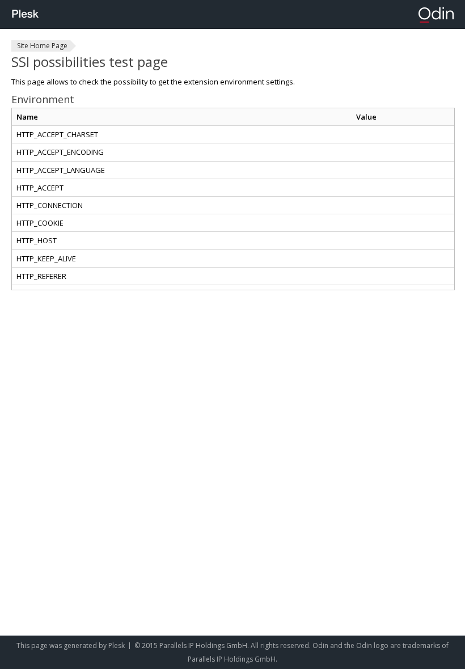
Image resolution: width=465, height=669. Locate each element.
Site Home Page (42, 45)
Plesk (116, 645)
